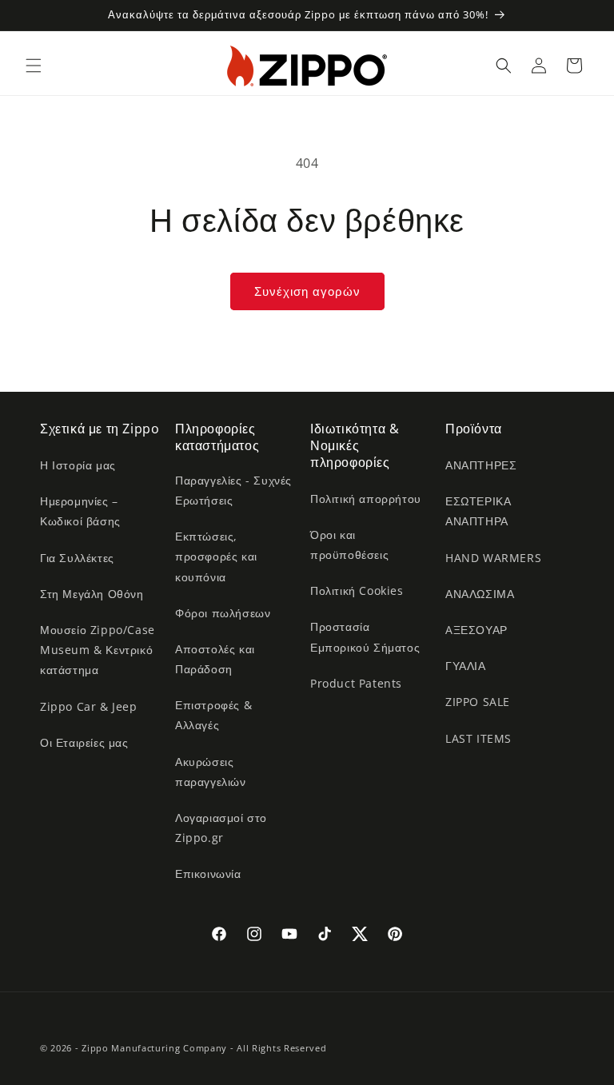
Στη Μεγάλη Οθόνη (92, 593)
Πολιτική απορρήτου (365, 498)
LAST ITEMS (478, 738)
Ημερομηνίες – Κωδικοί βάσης (80, 511)
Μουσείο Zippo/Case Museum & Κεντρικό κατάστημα (97, 649)
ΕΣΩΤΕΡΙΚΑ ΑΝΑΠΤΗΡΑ (478, 511)
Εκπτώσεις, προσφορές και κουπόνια (216, 556)
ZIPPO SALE (477, 701)
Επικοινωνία (208, 873)
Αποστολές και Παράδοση (215, 658)
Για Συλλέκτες (77, 557)
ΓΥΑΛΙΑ (465, 665)
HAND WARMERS (493, 557)
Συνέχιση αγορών (307, 291)
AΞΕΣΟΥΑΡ (476, 629)
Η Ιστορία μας (78, 465)
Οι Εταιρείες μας (84, 742)
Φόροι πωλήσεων (222, 612)
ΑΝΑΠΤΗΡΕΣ (480, 465)
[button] (33, 65)
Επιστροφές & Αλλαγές (213, 714)
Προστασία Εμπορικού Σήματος (365, 636)
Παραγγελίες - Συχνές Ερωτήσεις (233, 490)
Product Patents (356, 683)
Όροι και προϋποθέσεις (349, 544)
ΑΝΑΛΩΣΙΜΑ (479, 593)
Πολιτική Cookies (357, 590)
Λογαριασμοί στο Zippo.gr (221, 827)
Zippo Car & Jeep (89, 706)
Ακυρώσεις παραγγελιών (210, 771)
